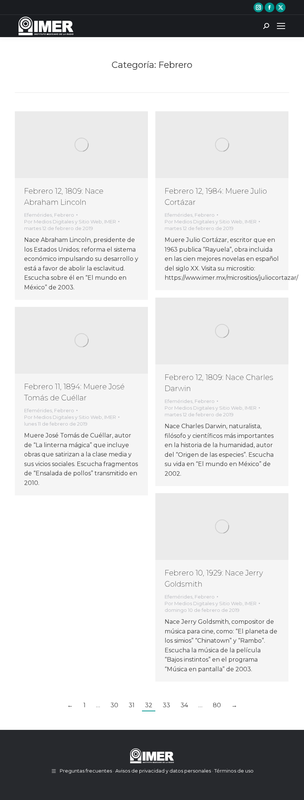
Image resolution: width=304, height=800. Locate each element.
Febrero (64, 215)
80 (217, 705)
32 (148, 705)
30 (114, 705)
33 (166, 705)
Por (70, 221)
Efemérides (38, 215)
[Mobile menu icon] (281, 26)
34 (184, 705)
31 (132, 705)
